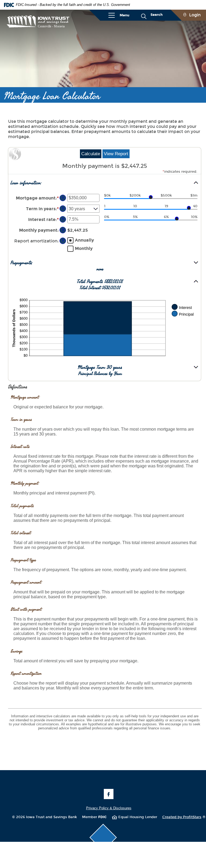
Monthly (84, 248)
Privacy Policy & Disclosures (108, 808)
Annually (84, 240)
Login (195, 14)
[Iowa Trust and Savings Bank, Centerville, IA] (37, 21)
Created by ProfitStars (183, 817)
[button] (104, 183)
